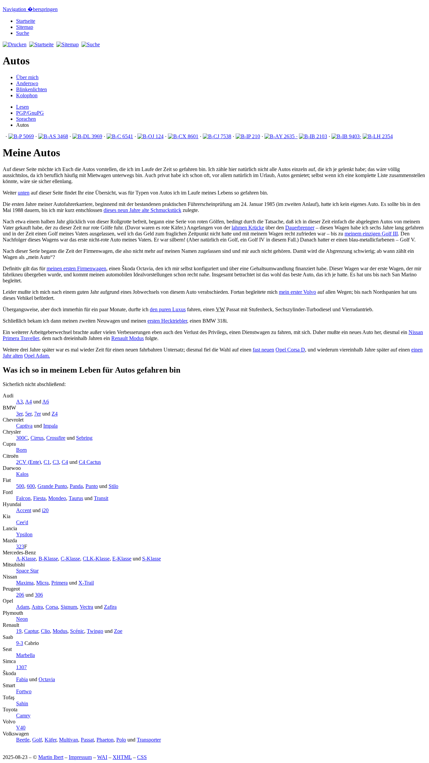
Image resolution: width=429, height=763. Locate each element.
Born (21, 450)
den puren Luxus (168, 309)
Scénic (77, 631)
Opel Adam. (37, 356)
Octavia (47, 679)
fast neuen (263, 349)
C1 (47, 462)
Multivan (68, 740)
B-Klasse (48, 558)
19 (18, 631)
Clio (45, 631)
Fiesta (39, 498)
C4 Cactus (90, 462)
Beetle (22, 740)
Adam (22, 607)
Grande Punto (52, 486)
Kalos (22, 474)
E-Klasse (121, 558)
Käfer (50, 740)
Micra (42, 583)
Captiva (24, 426)
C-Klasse (70, 558)
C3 (56, 462)
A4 (28, 401)
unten (23, 193)
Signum (69, 607)
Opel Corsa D (290, 349)
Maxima (25, 583)
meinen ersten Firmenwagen (76, 268)
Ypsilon (24, 534)
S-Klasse (151, 558)
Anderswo (27, 83)
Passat (87, 740)
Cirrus (37, 438)
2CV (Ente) (28, 462)
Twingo (95, 631)
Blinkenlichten (31, 89)
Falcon (23, 498)
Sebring (84, 438)
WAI (102, 757)
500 (20, 486)
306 (39, 595)
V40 (20, 727)
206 (20, 595)
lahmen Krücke (248, 227)
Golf (37, 740)
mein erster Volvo (297, 292)
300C (22, 438)
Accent (23, 510)
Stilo (113, 486)
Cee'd (22, 522)
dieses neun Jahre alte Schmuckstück (142, 210)
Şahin (22, 703)
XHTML (122, 757)
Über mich (27, 77)
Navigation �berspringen (30, 9)
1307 (21, 667)
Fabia (22, 679)
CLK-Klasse (96, 558)
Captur (31, 631)
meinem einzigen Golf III (371, 233)
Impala (50, 426)
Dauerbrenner (299, 227)
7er (37, 414)
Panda (76, 486)
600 (31, 486)
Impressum (80, 757)
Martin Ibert (50, 757)
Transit (101, 498)
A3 (19, 401)
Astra (37, 607)
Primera (59, 583)
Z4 (55, 414)
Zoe (118, 631)
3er (19, 414)
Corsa (52, 607)
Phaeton (105, 740)
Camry (23, 715)
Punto (91, 486)
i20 (45, 510)
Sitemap (24, 27)
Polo (121, 740)
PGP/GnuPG (30, 113)
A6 (45, 401)
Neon (22, 619)
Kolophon (27, 95)
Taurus (76, 498)
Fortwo (24, 691)
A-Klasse (26, 558)
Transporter (149, 740)
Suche (22, 33)
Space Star (27, 571)
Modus (127, 338)
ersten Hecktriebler (167, 321)
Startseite (25, 21)
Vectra (86, 607)
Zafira (110, 607)
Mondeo (57, 498)
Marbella (25, 655)
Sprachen (26, 119)
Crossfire (55, 438)
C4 (65, 462)
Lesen (22, 107)
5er (28, 414)
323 (20, 546)
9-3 (19, 643)
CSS (142, 757)
